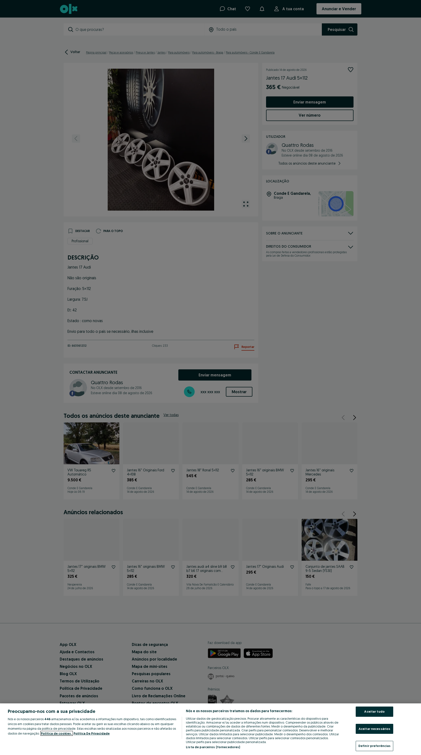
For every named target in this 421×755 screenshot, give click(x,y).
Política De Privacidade (92, 733)
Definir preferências (374, 746)
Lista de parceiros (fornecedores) (213, 747)
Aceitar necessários (374, 729)
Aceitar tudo (374, 711)
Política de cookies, (56, 733)
